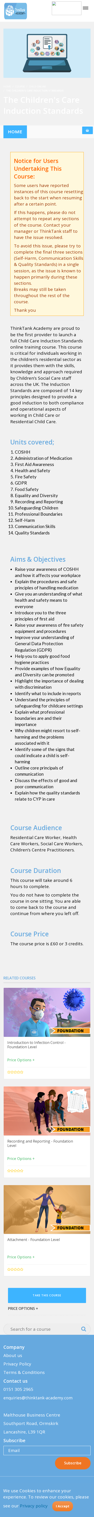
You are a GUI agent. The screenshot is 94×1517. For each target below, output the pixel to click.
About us (12, 1355)
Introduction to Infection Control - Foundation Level (36, 1044)
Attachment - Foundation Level (33, 1239)
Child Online (37, 86)
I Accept (62, 1506)
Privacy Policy (17, 1364)
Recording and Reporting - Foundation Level (40, 1143)
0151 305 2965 (18, 1389)
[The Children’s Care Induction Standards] (47, 53)
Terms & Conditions (24, 1372)
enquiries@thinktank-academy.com (38, 1398)
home (15, 131)
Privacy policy (34, 1506)
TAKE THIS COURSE (47, 1295)
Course (20, 86)
